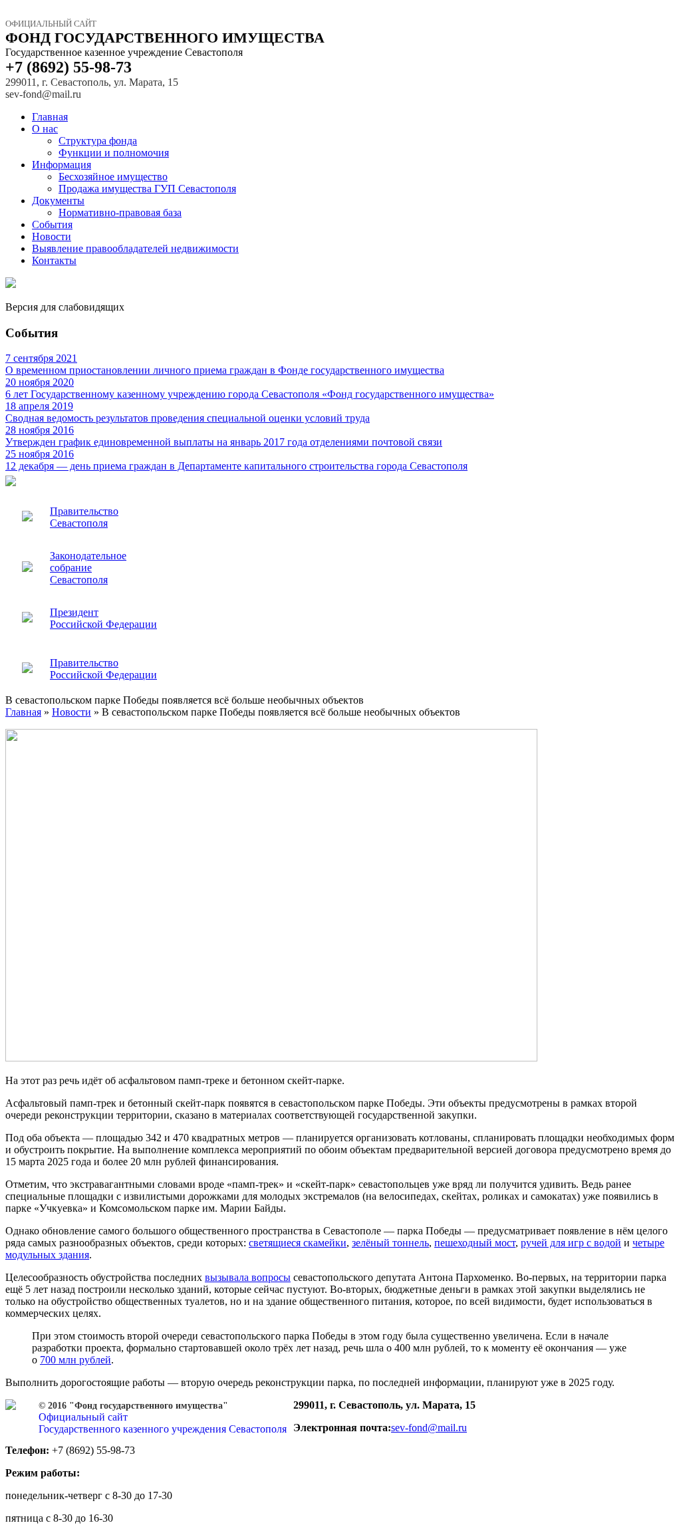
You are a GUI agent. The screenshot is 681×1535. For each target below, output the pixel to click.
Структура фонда (98, 140)
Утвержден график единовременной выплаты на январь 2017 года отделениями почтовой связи (223, 436)
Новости (51, 236)
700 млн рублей (75, 1359)
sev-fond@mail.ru (429, 1427)
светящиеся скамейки (297, 1242)
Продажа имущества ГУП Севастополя (147, 188)
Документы (58, 200)
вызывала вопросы (248, 1277)
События (52, 224)
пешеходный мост (474, 1242)
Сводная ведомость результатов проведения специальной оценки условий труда (187, 412)
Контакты (54, 260)
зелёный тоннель (390, 1242)
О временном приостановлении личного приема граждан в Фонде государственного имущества (224, 364)
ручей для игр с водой (571, 1242)
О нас (45, 128)
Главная (50, 116)
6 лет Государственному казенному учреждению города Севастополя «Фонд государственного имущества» (249, 388)
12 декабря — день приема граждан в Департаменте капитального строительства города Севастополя (236, 460)
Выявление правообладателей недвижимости (135, 248)
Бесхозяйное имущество (113, 176)
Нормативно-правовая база (120, 212)
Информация (61, 164)
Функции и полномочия (114, 152)
